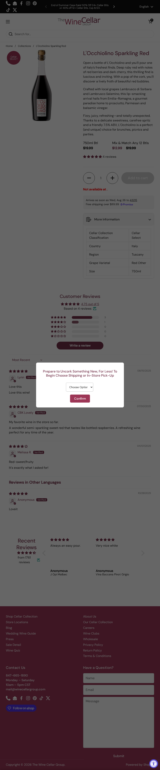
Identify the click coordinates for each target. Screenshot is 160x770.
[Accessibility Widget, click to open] (153, 763)
